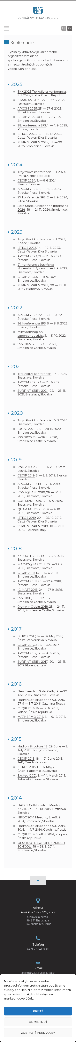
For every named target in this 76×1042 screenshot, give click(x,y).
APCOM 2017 (27, 653)
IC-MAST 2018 (28, 589)
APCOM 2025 (27, 108)
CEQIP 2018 (26, 573)
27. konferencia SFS (32, 197)
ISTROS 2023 (27, 248)
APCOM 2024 (27, 189)
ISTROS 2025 (27, 134)
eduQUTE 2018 (28, 556)
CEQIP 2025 (26, 117)
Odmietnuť (38, 1022)
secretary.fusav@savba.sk (38, 973)
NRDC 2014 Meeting (32, 817)
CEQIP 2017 (26, 645)
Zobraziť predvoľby (38, 1033)
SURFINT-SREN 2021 (33, 390)
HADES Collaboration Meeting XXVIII (40, 807)
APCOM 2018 (27, 581)
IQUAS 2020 (26, 429)
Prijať (38, 1011)
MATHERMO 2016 (30, 717)
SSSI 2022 (25, 344)
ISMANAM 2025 (29, 100)
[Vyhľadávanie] (63, 28)
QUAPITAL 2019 (29, 509)
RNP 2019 (25, 467)
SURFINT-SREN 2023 (33, 285)
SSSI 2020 (25, 437)
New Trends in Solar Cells (36, 691)
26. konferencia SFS (32, 323)
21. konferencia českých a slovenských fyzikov (36, 266)
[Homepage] (38, 12)
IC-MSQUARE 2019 (31, 492)
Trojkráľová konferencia (34, 172)
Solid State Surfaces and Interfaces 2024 (43, 207)
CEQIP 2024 (26, 180)
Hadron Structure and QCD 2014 (41, 826)
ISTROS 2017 (26, 636)
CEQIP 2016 (26, 708)
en (70, 28)
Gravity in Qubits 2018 (33, 606)
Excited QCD (27, 775)
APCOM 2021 (27, 382)
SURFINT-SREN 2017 (32, 661)
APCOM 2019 (27, 484)
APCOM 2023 (27, 256)
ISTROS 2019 (27, 518)
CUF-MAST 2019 (29, 501)
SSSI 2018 (24, 598)
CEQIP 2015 (26, 758)
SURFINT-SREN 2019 (33, 526)
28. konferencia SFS (32, 125)
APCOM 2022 (27, 315)
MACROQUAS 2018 (32, 564)
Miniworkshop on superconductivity (30, 333)
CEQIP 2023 (26, 277)
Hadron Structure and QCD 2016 (41, 700)
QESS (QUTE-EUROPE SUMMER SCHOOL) (41, 844)
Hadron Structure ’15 (33, 746)
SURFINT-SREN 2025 (33, 142)
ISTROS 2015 (26, 767)
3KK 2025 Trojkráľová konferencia (42, 91)
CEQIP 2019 (26, 475)
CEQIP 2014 (26, 834)
